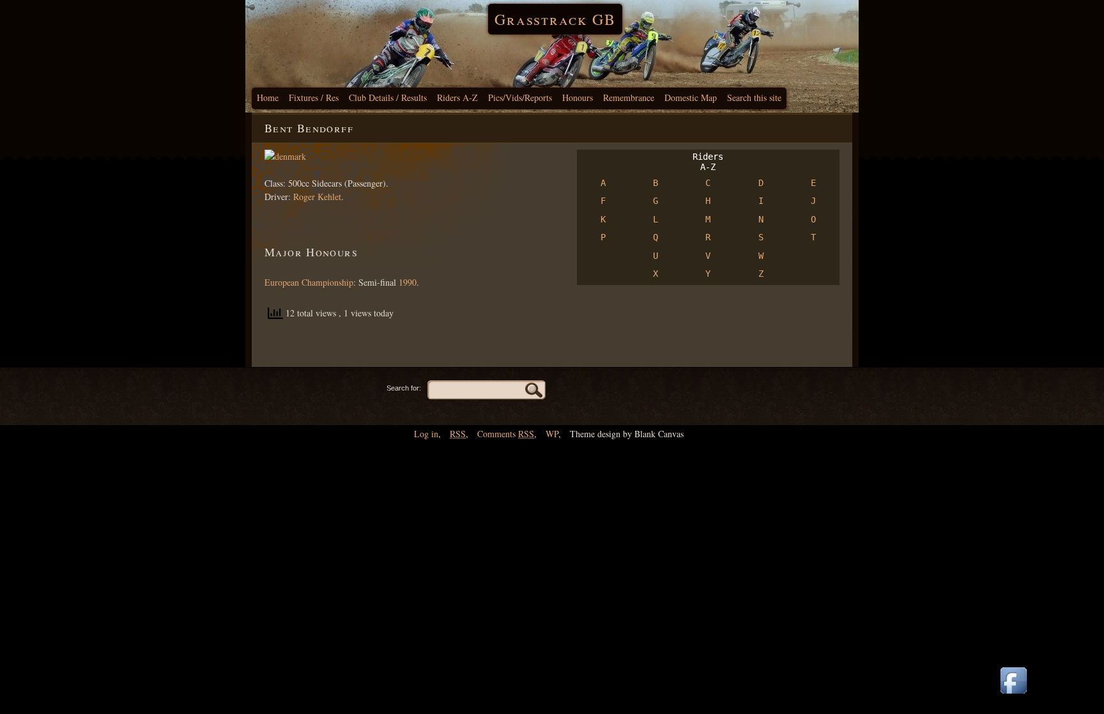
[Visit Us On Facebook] (1013, 694)
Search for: (404, 388)
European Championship (308, 282)
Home (268, 97)
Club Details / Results (388, 97)
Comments (505, 434)
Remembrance (628, 97)
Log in (426, 434)
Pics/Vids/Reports (520, 97)
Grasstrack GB (555, 19)
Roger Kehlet (317, 196)
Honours (577, 97)
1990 (408, 282)
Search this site (754, 97)
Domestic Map (690, 97)
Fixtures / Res (314, 97)
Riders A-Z (457, 97)
